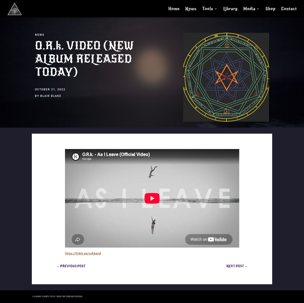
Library (230, 9)
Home (174, 9)
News (191, 9)
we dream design (72, 296)
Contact (289, 9)
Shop (270, 9)
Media (249, 9)
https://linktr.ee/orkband (83, 253)
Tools (207, 9)
